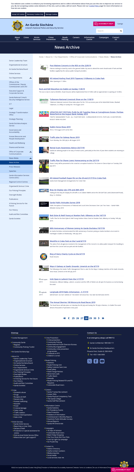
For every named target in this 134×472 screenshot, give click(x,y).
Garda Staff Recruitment (56, 401)
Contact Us (49, 446)
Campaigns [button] (104, 37)
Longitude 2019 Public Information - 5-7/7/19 (69, 292)
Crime (14, 390)
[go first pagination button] (65, 318)
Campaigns (49, 428)
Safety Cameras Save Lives (57, 367)
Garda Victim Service (21, 424)
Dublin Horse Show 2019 (60, 127)
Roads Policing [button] (65, 38)
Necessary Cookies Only (35, 14)
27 (82, 318)
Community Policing (54, 342)
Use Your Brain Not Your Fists (58, 437)
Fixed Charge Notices (55, 371)
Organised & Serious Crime (24, 370)
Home (41, 57)
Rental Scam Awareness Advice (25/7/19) (67, 148)
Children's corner (53, 356)
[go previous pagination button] (69, 318)
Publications (18, 376)
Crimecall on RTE (53, 353)
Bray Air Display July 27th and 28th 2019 (67, 190)
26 (77, 318)
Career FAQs (52, 394)
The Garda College (54, 399)
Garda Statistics (53, 408)
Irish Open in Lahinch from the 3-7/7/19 (66, 279)
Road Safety (51, 369)
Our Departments (61, 57)
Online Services (19, 365)
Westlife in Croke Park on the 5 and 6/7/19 (68, 241)
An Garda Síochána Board (23, 363)
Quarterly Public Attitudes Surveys (59, 419)
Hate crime (18, 417)
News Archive (116, 57)
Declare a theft (19, 428)
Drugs (16, 395)
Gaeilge (120, 24)
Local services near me (55, 458)
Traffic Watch (52, 376)
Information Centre (52, 406)
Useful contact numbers (56, 451)
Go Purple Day (52, 442)
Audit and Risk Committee (23, 383)
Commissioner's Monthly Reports (59, 417)
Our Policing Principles (22, 372)
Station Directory (53, 449)
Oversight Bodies (20, 374)
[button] (31, 78)
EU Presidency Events (55, 410)
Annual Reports (53, 421)
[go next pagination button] (99, 318)
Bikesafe (50, 378)
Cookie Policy (94, 6)
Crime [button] (26, 37)
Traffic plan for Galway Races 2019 (64, 137)
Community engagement (56, 347)
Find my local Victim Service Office (26, 435)
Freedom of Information (56, 415)
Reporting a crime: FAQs (23, 426)
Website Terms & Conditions (83, 467)
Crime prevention (53, 340)
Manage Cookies (51, 14)
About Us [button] (17, 38)
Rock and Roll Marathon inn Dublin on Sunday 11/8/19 (62, 89)
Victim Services (17, 422)
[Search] (121, 31)
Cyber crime (18, 410)
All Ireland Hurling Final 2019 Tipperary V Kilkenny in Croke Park (77, 78)
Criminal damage (20, 408)
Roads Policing (50, 360)
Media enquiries (53, 453)
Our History (18, 381)
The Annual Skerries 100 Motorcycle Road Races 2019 (72, 302)
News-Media (104, 57)
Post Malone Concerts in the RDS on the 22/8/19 (70, 65)
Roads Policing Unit (54, 365)
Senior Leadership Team (23, 359)
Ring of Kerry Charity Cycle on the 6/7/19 (67, 254)
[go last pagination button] (103, 318)
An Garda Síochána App (20, 352)
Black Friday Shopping (55, 435)
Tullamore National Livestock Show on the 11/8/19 (71, 99)
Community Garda (18, 342)
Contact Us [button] (115, 38)
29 (90, 318)
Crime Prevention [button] (51, 38)
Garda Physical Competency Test (59, 396)
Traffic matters (19, 412)
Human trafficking (20, 401)
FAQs (39, 467)
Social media (51, 455)
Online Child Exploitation (23, 415)
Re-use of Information (100, 467)
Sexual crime (18, 399)
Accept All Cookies (18, 14)
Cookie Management (19, 338)
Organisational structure (23, 361)
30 (94, 318)
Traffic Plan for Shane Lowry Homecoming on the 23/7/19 (74, 160)
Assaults (17, 404)
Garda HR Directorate (55, 423)
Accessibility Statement (65, 467)
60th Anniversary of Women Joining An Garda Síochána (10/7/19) (77, 228)
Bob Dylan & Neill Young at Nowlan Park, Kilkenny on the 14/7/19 (78, 215)
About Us (49, 57)
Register (17, 345)
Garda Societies (19, 385)
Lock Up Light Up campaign (57, 439)
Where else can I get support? (25, 437)
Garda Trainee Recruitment (57, 392)
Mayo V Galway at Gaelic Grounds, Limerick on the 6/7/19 (74, 266)
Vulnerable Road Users (55, 385)
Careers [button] (76, 37)
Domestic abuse (20, 392)
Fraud (16, 406)
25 (73, 318)
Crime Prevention (51, 338)
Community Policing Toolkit (24, 347)
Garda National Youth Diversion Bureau (62, 344)
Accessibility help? (106, 24)
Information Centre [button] (89, 38)
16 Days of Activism (54, 430)
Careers (48, 390)
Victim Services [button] (36, 38)
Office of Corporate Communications (83, 57)
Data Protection (53, 412)
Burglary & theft (20, 397)
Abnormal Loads (53, 374)
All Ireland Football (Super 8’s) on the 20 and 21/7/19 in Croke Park (78, 178)
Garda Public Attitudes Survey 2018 (65, 202)
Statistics (50, 363)
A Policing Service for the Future (26, 379)
